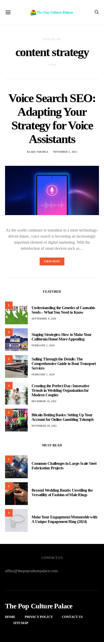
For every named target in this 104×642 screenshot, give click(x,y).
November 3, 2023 (65, 151)
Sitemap (20, 623)
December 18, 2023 (44, 401)
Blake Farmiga (37, 151)
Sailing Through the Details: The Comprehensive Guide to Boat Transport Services (64, 363)
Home (10, 617)
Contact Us (72, 617)
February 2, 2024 (43, 345)
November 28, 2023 (44, 425)
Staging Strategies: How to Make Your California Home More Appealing (61, 336)
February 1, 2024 (43, 374)
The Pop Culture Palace (38, 606)
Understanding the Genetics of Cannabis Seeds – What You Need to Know (63, 310)
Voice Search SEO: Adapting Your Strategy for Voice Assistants (51, 118)
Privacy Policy (39, 617)
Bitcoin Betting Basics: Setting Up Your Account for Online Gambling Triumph (62, 417)
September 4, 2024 (44, 318)
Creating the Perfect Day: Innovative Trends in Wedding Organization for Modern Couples (60, 390)
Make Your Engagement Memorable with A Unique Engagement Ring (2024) (64, 519)
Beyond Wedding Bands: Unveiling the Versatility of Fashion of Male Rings (62, 492)
